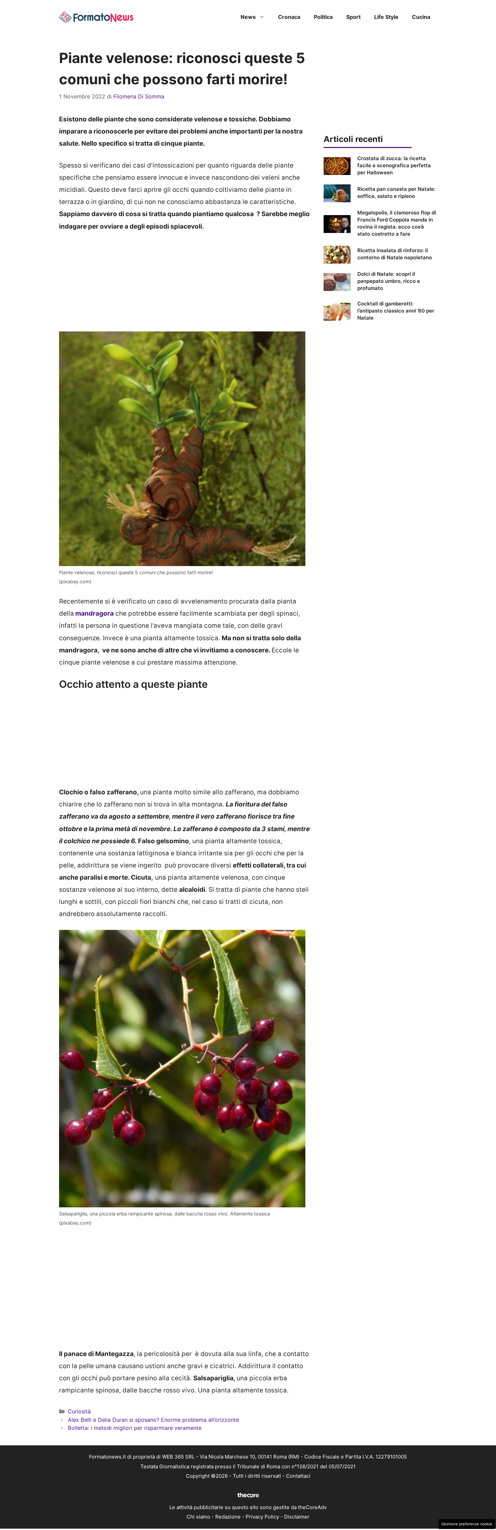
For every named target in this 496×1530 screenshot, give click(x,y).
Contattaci (298, 1476)
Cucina (421, 16)
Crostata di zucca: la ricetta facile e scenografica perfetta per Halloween (394, 165)
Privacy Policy (262, 1516)
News (248, 16)
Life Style (386, 16)
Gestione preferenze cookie (466, 1524)
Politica (323, 16)
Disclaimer (296, 1516)
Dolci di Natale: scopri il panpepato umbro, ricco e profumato (388, 281)
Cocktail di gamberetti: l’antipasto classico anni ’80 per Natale (395, 310)
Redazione (228, 1516)
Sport (353, 16)
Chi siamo (198, 1516)
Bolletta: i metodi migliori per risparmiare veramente (134, 1427)
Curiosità (79, 1411)
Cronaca (289, 16)
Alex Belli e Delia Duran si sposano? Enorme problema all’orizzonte (153, 1419)
